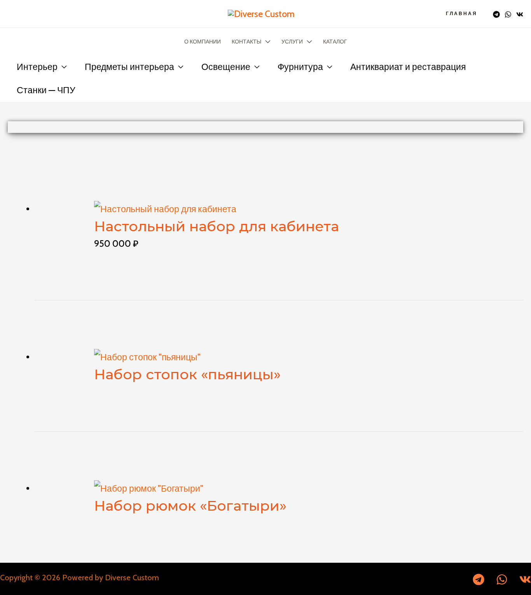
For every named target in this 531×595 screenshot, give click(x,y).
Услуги (292, 41)
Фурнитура (300, 66)
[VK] (519, 14)
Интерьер (37, 66)
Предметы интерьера (129, 66)
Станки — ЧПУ (46, 90)
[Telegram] (496, 14)
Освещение (225, 66)
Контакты (246, 41)
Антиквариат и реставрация (408, 66)
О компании (202, 41)
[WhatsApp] (508, 14)
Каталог (335, 41)
